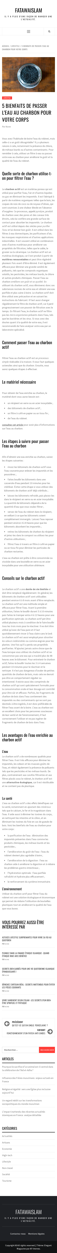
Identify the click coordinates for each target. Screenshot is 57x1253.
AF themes (35, 1248)
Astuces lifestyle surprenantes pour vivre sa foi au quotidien (26, 939)
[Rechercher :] (20, 1050)
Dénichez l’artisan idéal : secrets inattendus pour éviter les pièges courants (28, 986)
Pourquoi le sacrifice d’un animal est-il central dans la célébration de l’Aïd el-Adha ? (27, 1068)
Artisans (6, 1142)
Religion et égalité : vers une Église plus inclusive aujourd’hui (26, 1091)
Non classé (7, 1168)
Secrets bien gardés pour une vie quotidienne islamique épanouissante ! (28, 970)
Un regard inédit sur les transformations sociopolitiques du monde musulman (22, 1102)
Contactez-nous (18, 1233)
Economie (7, 1148)
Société (6, 1174)
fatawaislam (28, 10)
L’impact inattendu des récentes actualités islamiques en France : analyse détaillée (23, 1113)
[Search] (49, 31)
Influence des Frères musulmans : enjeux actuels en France (27, 1080)
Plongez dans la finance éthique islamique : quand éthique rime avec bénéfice (25, 954)
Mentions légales (36, 1233)
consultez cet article (12, 424)
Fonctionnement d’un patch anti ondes (26, 1031)
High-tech (7, 1155)
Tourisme (6, 1180)
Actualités (7, 1136)
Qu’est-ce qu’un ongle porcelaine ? (30, 1023)
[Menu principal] (28, 31)
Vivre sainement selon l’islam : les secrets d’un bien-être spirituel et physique (26, 1002)
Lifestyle (7, 98)
